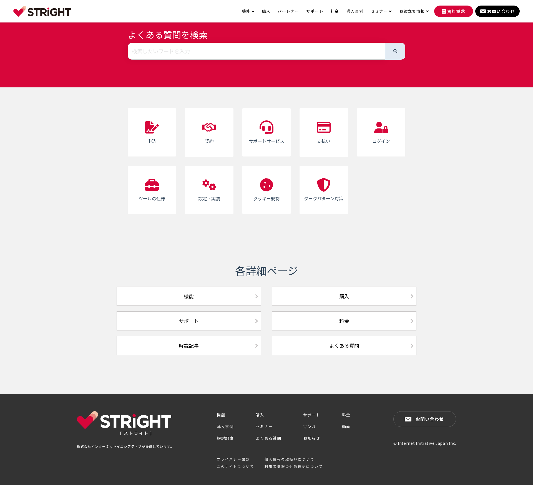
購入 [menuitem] (266, 11)
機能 (189, 296)
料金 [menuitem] (335, 11)
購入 (344, 296)
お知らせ (311, 438)
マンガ (309, 426)
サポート (189, 320)
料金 (344, 320)
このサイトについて (235, 466)
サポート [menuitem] (314, 11)
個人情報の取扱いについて (290, 459)
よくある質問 (344, 345)
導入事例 (225, 426)
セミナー (264, 426)
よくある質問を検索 (168, 34)
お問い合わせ (430, 419)
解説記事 (189, 345)
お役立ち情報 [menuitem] (412, 11)
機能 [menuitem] (246, 11)
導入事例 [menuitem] (355, 11)
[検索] (395, 51)
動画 (346, 426)
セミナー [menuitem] (379, 11)
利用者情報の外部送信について (294, 466)
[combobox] (256, 51)
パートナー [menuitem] (288, 11)
